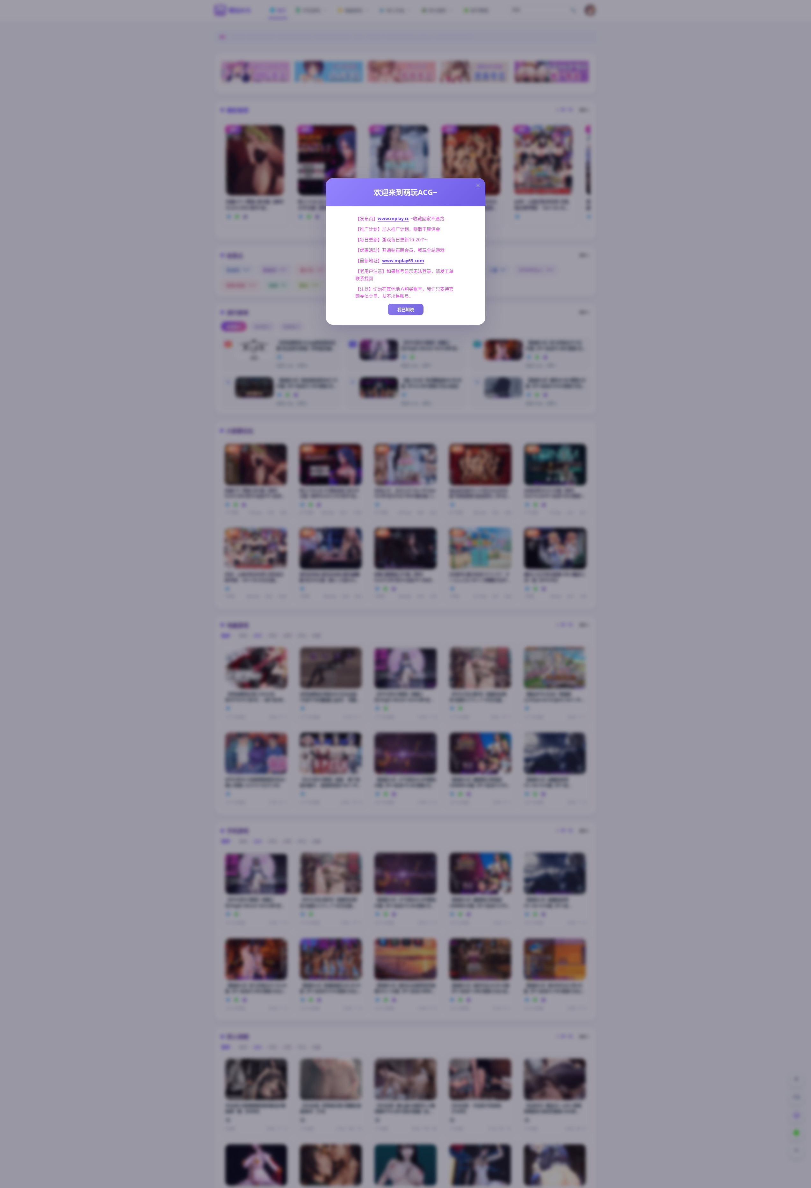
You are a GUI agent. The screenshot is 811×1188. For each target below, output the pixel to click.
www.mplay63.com (403, 260)
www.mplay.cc (393, 218)
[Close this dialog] (478, 185)
